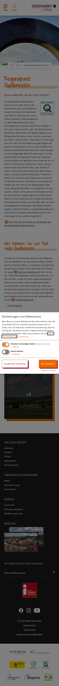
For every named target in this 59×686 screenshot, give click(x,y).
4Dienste (15, 354)
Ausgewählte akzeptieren (15, 364)
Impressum (23, 336)
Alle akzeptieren (48, 364)
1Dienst (15, 347)
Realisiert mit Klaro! (49, 370)
